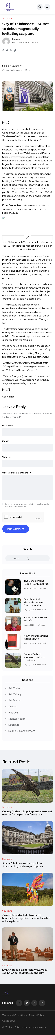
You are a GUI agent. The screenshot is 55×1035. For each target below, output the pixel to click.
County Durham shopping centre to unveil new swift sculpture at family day (27, 813)
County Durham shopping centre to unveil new (34, 657)
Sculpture (16, 65)
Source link (8, 396)
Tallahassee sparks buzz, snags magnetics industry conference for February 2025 (25, 209)
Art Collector (16, 688)
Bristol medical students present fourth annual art (34, 602)
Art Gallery (14, 694)
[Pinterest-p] (34, 1003)
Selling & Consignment (21, 731)
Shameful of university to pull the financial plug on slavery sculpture (22, 865)
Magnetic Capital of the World (23, 140)
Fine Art (13, 712)
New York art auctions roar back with (36, 637)
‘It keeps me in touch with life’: (35, 619)
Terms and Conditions (14, 1015)
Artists (12, 706)
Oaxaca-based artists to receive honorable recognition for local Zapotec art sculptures (26, 918)
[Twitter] (27, 1003)
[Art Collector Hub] (8, 7)
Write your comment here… (16, 472)
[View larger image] (27, 237)
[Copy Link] (15, 50)
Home (5, 65)
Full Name (7, 425)
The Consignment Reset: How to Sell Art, (36, 582)
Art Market (15, 700)
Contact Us (8, 1020)
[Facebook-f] (19, 1003)
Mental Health (17, 718)
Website (6, 457)
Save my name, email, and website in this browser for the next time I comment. (27, 505)
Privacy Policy (36, 1015)
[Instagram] (42, 1003)
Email (5, 441)
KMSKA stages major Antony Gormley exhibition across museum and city (24, 971)
